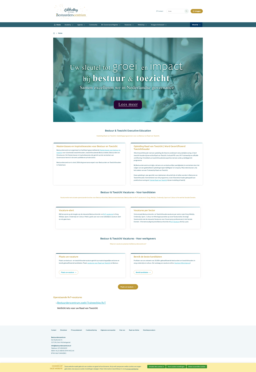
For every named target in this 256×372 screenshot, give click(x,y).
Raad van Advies (134, 330)
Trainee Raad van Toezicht (158, 180)
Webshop (141, 25)
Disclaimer (63, 330)
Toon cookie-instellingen (176, 366)
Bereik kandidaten (142, 272)
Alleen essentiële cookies (196, 366)
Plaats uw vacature (67, 272)
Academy (68, 25)
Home (58, 25)
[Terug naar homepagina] (71, 11)
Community (93, 25)
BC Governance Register (109, 25)
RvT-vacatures (108, 214)
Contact (160, 11)
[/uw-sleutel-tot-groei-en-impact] (128, 80)
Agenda (80, 25)
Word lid (195, 25)
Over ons (122, 330)
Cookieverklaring (91, 330)
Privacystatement (76, 330)
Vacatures (127, 25)
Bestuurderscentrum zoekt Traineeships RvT (81, 302)
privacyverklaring (132, 369)
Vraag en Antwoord (157, 25)
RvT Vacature (175, 222)
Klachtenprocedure (149, 330)
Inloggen (198, 11)
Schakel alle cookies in (156, 366)
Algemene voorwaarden (108, 330)
